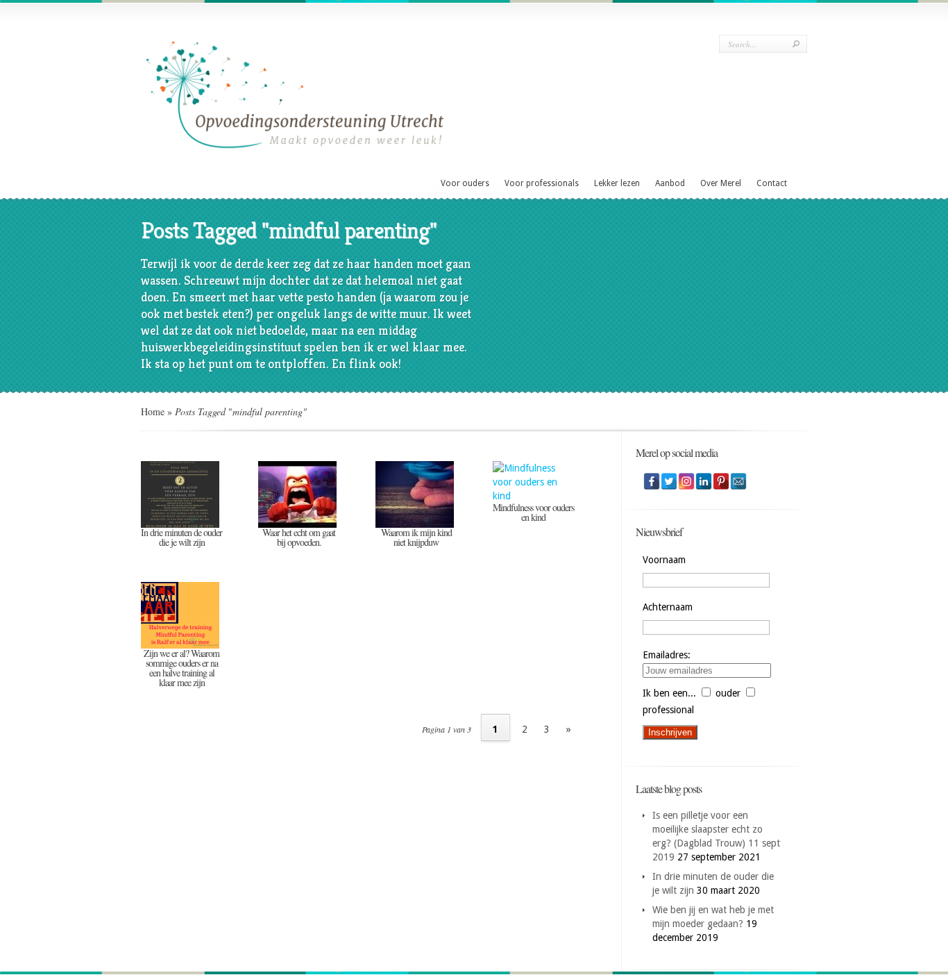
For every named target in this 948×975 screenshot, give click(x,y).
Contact (771, 183)
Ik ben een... (669, 693)
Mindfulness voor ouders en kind (533, 512)
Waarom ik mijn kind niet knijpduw (416, 537)
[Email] (738, 481)
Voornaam (664, 559)
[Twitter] (669, 481)
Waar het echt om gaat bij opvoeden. (298, 537)
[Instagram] (686, 481)
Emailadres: (667, 654)
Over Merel (720, 183)
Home (152, 411)
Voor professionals (542, 183)
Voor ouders (465, 183)
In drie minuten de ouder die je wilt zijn (181, 537)
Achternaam (668, 606)
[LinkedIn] (703, 481)
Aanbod (670, 183)
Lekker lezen (617, 183)
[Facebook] (651, 481)
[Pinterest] (721, 481)
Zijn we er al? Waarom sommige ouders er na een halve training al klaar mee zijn (181, 668)
